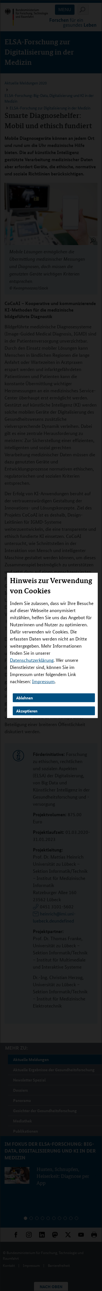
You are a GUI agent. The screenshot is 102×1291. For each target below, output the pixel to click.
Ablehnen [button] (24, 698)
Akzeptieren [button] (26, 711)
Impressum (43, 681)
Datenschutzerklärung (32, 660)
